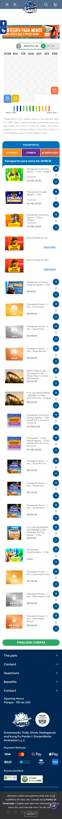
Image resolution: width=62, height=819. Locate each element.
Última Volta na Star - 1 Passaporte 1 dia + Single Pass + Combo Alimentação (38, 374)
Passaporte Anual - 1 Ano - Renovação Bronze (37, 618)
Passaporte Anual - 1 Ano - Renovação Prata (38, 595)
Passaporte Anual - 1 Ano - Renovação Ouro (38, 572)
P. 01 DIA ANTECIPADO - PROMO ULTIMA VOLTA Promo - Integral (39, 395)
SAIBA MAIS (49, 247)
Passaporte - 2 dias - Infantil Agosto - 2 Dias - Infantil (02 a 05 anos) (39, 440)
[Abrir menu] (7, 4)
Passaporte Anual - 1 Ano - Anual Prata (37, 327)
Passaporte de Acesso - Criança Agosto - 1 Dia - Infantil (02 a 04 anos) (39, 417)
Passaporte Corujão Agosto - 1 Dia (37, 193)
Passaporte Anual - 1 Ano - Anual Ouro (37, 305)
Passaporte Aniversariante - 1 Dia (37, 550)
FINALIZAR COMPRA (31, 642)
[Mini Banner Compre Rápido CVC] (31, 32)
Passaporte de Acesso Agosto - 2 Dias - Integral (38, 217)
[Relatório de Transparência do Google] (10, 779)
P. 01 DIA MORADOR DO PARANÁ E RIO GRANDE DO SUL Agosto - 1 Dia (37, 531)
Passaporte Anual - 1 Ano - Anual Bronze (37, 349)
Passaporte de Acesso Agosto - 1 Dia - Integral (39, 170)
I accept (31, 814)
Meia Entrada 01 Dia (37, 238)
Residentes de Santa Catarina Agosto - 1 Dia (38, 283)
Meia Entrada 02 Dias (37, 260)
